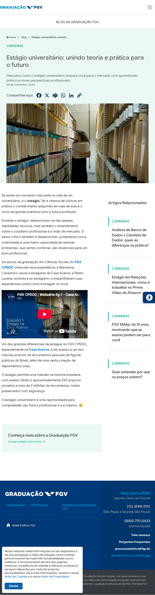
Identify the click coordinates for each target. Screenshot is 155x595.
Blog (24, 37)
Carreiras (14, 46)
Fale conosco (141, 535)
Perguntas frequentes (134, 542)
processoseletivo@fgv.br (132, 549)
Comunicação (80, 517)
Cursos (20, 513)
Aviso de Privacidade (55, 576)
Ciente (13, 586)
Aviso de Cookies (16, 576)
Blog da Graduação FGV (77, 22)
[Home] (24, 7)
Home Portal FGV (23, 525)
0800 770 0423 (137, 521)
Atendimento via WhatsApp (130, 555)
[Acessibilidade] (149, 297)
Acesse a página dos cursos (25, 441)
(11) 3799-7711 (138, 506)
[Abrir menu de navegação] (150, 7)
